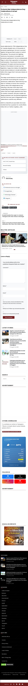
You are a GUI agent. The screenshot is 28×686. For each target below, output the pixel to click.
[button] (25, 241)
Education (4, 595)
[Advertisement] (14, 127)
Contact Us (4, 661)
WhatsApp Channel (10, 194)
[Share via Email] (12, 17)
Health (3, 603)
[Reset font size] (21, 42)
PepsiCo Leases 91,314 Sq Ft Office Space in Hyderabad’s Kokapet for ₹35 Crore (17, 332)
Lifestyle (4, 610)
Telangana (4, 623)
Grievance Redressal (7, 647)
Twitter (8, 153)
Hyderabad (4, 605)
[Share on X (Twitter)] (4, 17)
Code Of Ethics (5, 650)
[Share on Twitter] (14, 684)
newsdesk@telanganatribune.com (8, 145)
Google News (8, 191)
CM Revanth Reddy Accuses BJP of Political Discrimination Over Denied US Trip (17, 353)
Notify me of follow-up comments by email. (14, 308)
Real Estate (4, 615)
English (15, 38)
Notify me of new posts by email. (11, 313)
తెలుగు (19, 38)
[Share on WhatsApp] (9, 17)
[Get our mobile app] (5, 2)
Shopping (4, 618)
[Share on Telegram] (7, 17)
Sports (3, 621)
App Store (5, 207)
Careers (4, 640)
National (4, 613)
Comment (6, 267)
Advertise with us (6, 636)
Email (4, 293)
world (14, 153)
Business (4, 593)
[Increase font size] (19, 42)
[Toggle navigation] (2, 2)
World (6, 6)
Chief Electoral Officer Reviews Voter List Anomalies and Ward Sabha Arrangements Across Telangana (18, 342)
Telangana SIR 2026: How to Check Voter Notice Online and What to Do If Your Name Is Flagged (18, 363)
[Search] (24, 379)
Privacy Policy (5, 643)
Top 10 (3, 625)
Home (2, 6)
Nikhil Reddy (7, 14)
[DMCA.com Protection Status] (14, 664)
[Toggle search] (22, 2)
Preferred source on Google (12, 187)
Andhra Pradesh (5, 590)
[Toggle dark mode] (26, 2)
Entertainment (5, 598)
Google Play (13, 207)
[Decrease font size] (12, 42)
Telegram (7, 198)
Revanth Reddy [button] (7, 165)
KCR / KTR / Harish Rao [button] (9, 161)
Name (5, 286)
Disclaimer (4, 654)
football (3, 153)
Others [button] (5, 169)
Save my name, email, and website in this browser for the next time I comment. (13, 302)
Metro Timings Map (6, 657)
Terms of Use (15, 674)
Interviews (4, 608)
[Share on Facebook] (2, 17)
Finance (3, 600)
